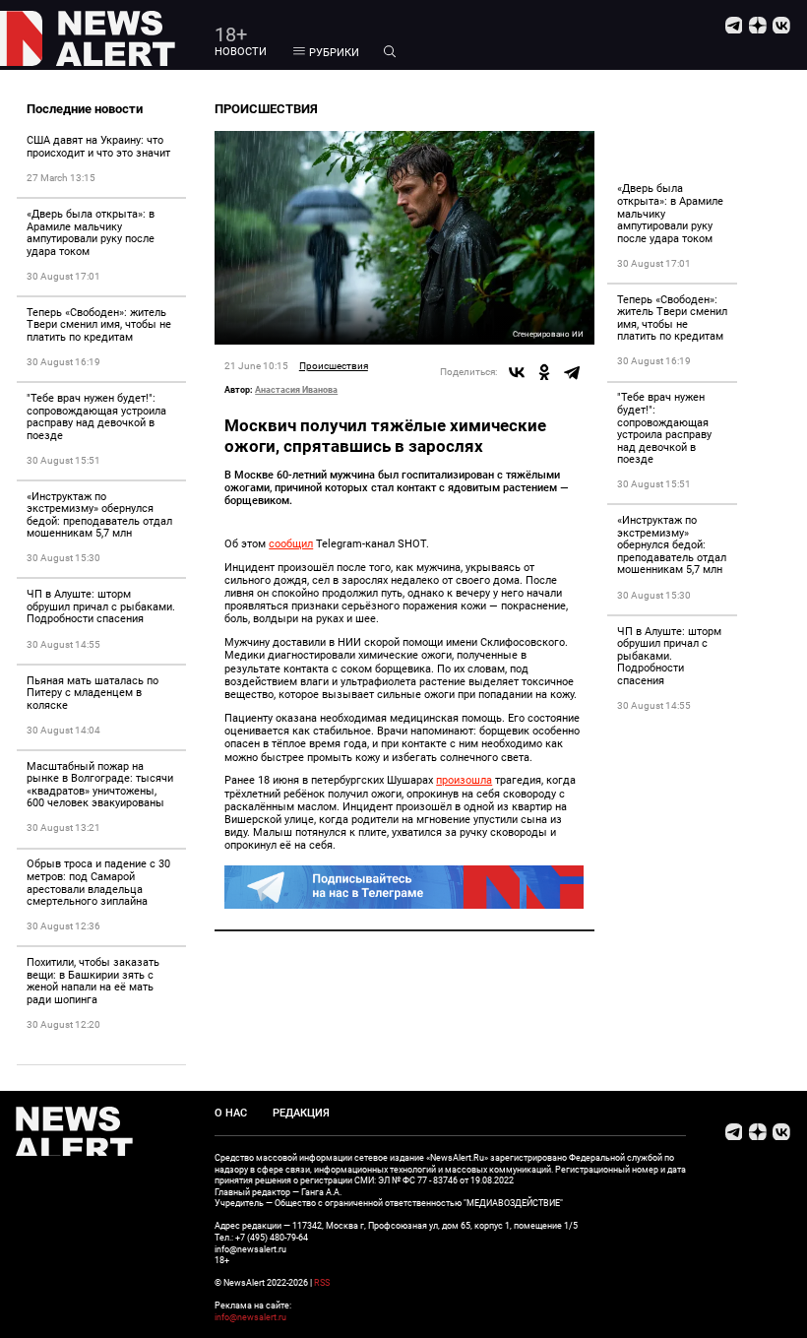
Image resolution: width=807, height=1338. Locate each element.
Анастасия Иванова (296, 389)
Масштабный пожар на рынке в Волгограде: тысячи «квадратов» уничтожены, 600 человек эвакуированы (100, 785)
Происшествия (333, 365)
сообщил (291, 544)
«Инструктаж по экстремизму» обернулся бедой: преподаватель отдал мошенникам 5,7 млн (99, 515)
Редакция (301, 1113)
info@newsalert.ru (250, 1316)
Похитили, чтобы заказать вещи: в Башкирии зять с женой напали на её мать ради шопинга (93, 981)
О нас (231, 1113)
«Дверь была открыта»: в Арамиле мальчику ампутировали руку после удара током (91, 233)
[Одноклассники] (544, 372)
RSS (322, 1282)
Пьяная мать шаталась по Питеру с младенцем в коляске (92, 693)
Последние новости (85, 108)
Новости (241, 51)
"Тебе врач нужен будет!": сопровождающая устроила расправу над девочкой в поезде (96, 417)
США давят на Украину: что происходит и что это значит (98, 146)
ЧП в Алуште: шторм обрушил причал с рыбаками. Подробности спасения (101, 606)
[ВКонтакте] (516, 372)
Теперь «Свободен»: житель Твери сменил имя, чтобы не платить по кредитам (99, 325)
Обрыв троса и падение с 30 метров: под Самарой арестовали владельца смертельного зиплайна (98, 883)
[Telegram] (572, 372)
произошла (464, 780)
